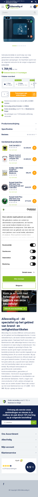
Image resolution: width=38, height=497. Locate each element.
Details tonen (27, 272)
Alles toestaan (19, 279)
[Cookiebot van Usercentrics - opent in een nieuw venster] (27, 209)
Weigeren (19, 285)
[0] (34, 7)
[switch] (33, 251)
